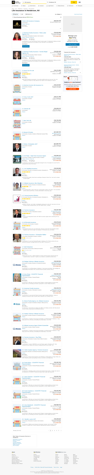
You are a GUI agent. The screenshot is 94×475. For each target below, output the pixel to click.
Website (23, 24)
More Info (27, 24)
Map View (16, 14)
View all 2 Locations (57, 133)
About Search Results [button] (78, 14)
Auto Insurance (40, 35)
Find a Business (37, 455)
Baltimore (57, 457)
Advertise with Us (15, 457)
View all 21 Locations (57, 275)
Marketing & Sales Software (17, 463)
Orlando (74, 459)
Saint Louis (75, 463)
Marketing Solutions (15, 462)
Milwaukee (75, 455)
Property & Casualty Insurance (34, 157)
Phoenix (74, 462)
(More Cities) (63, 452)
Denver (56, 463)
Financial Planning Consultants (38, 365)
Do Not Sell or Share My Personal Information (43, 467)
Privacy (32, 467)
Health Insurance (16, 444)
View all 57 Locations (57, 156)
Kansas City (66, 458)
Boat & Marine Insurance (42, 338)
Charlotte (57, 459)
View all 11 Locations (57, 289)
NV (16, 8)
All (22, 14)
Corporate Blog (15, 458)
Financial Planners (36, 277)
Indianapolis (66, 457)
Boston (56, 458)
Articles (35, 454)
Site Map (35, 458)
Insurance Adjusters (17, 442)
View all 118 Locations (56, 211)
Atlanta (56, 454)
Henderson (20, 8)
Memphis (66, 463)
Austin (56, 455)
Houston (65, 455)
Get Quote (27, 46)
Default (58, 14)
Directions (28, 37)
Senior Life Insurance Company (31, 21)
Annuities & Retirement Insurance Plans (40, 133)
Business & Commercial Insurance (34, 170)
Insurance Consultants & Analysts (34, 302)
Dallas (56, 462)
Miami (74, 454)
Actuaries (15, 441)
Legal (61, 467)
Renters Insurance (37, 54)
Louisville (66, 462)
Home (13, 8)
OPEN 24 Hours (29, 17)
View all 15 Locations (57, 262)
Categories (36, 459)
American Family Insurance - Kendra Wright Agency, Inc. (71, 65)
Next (60, 430)
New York (75, 457)
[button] (80, 2)
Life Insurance (25, 22)
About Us (13, 454)
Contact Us (14, 455)
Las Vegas (66, 459)
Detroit (65, 454)
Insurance (25, 8)
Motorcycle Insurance (38, 248)
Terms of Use (56, 467)
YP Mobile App (36, 457)
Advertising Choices (16, 459)
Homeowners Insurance (32, 35)
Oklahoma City (76, 458)
